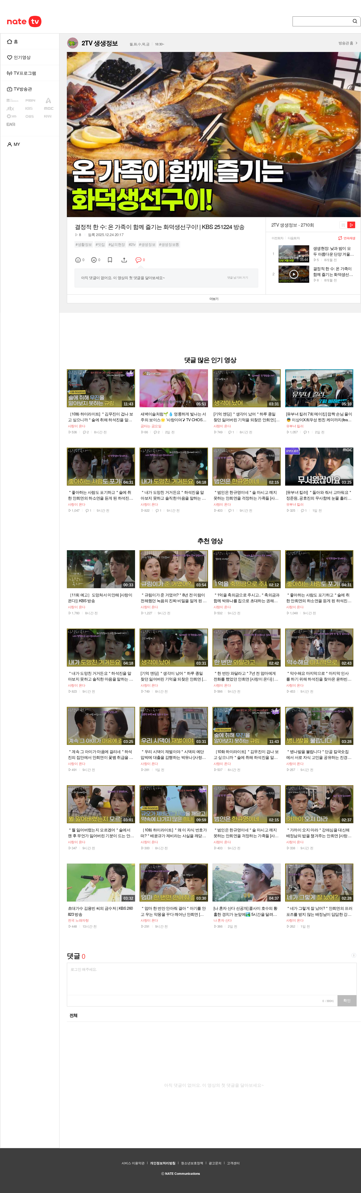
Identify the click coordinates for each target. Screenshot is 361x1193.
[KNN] (50, 116)
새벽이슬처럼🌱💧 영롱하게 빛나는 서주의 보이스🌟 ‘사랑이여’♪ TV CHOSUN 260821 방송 (173, 417)
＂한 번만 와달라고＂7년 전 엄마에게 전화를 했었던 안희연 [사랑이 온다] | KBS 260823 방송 (247, 676)
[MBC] (50, 108)
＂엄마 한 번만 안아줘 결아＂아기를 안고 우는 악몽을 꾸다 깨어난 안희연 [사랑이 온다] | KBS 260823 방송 (173, 911)
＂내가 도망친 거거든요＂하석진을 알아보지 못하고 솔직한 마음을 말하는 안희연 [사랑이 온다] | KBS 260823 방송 (173, 495)
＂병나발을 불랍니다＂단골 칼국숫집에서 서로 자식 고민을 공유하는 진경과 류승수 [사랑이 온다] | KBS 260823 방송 (318, 754)
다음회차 (293, 238)
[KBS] (34, 108)
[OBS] (34, 116)
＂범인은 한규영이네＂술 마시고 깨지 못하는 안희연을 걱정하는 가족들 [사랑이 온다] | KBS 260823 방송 (246, 495)
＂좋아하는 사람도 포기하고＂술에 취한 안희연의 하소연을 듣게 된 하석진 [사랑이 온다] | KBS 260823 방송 (99, 495)
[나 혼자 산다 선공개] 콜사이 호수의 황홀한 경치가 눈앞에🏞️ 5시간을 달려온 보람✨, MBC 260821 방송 (245, 911)
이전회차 (277, 238)
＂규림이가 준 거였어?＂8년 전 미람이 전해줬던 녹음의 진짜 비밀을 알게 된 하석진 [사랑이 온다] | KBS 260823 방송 (173, 597)
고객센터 (233, 1163)
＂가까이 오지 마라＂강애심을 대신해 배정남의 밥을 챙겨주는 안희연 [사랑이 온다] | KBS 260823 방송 (318, 833)
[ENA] (15, 124)
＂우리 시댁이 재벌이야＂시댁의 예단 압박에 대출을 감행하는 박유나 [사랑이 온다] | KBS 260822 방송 (173, 754)
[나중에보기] (110, 259)
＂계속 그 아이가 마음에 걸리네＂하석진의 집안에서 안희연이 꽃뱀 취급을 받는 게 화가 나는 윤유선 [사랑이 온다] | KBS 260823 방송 (100, 754)
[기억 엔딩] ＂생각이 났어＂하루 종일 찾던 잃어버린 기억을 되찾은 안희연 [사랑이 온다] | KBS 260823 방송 (246, 417)
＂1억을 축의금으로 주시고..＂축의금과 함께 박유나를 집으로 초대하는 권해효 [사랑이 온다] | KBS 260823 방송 (247, 597)
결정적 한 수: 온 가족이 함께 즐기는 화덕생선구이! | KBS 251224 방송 (333, 271)
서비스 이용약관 (133, 1163)
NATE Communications (182, 1173)
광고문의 (215, 1163)
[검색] (353, 21)
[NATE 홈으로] (14, 21)
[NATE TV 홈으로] (35, 21)
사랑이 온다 (76, 425)
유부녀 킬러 (295, 425)
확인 (347, 1000)
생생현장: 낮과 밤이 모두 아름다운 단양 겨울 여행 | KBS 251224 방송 (332, 251)
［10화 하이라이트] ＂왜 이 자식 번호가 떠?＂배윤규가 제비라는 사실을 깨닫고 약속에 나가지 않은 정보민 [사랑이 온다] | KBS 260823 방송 (174, 833)
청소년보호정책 (192, 1163)
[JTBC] (15, 108)
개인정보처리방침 (162, 1163)
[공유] (125, 259)
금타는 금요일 (151, 425)
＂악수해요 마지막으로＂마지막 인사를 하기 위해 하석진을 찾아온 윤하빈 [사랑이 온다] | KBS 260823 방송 (317, 676)
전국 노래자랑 (78, 920)
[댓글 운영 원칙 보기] (354, 955)
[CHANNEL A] (50, 100)
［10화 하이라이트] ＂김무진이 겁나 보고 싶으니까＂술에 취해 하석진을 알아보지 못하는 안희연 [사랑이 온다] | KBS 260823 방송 (100, 417)
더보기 (214, 299)
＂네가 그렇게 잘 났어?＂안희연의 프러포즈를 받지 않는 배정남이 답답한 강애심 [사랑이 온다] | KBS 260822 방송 (319, 911)
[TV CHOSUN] (15, 100)
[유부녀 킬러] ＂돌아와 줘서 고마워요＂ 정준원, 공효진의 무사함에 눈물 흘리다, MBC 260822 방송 (319, 495)
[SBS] (15, 116)
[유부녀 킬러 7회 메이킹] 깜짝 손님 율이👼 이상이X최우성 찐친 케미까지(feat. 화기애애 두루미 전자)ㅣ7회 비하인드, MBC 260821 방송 (319, 417)
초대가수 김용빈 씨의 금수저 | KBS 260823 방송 (100, 911)
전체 (74, 1015)
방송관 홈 (346, 42)
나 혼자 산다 (223, 920)
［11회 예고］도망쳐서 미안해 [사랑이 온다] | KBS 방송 (100, 597)
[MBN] (34, 100)
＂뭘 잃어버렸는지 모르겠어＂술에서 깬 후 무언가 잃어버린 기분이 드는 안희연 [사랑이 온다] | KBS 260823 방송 (101, 833)
